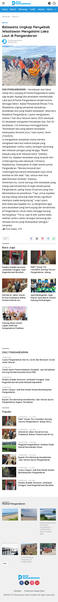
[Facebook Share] (31, 238)
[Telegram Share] (48, 238)
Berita (5, 22)
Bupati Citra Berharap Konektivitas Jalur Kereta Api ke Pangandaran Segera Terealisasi (27, 400)
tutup (5, 563)
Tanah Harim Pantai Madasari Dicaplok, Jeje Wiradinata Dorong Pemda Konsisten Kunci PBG (28, 370)
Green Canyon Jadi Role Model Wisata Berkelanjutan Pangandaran (27, 390)
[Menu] (4, 3)
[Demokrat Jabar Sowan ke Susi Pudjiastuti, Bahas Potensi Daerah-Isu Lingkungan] (14, 285)
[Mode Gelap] (49, 3)
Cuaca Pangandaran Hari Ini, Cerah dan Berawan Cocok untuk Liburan (28, 361)
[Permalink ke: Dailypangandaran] (4, 41)
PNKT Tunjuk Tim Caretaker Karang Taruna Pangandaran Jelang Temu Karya (43, 270)
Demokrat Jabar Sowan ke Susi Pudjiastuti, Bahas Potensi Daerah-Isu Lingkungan (14, 297)
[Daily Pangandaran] (21, 3)
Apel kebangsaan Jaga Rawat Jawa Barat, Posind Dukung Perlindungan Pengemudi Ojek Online (43, 297)
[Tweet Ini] (37, 238)
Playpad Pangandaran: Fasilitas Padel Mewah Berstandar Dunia (36, 445)
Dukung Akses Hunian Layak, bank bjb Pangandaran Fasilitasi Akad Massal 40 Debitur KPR (13, 325)
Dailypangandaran (15, 40)
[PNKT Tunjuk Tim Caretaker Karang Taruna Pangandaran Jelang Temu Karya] (43, 257)
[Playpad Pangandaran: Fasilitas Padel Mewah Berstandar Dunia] (9, 446)
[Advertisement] (30, 581)
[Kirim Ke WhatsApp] (54, 238)
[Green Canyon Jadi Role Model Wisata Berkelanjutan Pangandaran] (9, 472)
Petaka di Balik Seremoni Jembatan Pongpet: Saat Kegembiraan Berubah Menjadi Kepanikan (14, 270)
